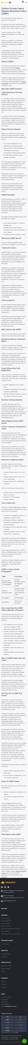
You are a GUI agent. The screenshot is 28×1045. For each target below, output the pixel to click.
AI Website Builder (5, 954)
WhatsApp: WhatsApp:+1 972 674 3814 (13, 897)
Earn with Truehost (6, 965)
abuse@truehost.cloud (10, 1006)
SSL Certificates (5, 944)
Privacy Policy (4, 999)
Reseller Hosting (5, 968)
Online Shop (4, 956)
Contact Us (4, 987)
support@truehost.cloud (9, 900)
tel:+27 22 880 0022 (8, 895)
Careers (3, 971)
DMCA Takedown (5, 1004)
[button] (10, 2)
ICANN (17, 68)
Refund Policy (4, 1001)
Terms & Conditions (6, 997)
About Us (3, 981)
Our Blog (3, 984)
